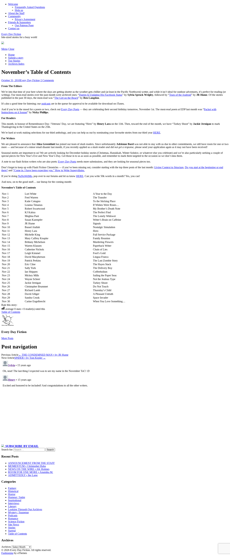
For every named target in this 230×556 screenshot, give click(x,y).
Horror (11, 494)
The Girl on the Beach (66, 97)
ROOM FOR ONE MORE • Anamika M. (30, 472)
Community (14, 16)
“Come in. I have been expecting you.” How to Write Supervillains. (49, 170)
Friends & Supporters (19, 22)
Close (11, 49)
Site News (13, 524)
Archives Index (16, 63)
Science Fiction (16, 521)
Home (11, 54)
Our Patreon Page (24, 25)
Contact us (13, 28)
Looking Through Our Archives (25, 509)
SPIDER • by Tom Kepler (30, 357)
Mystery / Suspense (18, 512)
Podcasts (12, 515)
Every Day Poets (70, 109)
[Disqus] (115, 401)
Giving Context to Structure (169, 167)
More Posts (7, 338)
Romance (13, 518)
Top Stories (14, 60)
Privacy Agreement (25, 19)
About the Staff (16, 13)
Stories (11, 527)
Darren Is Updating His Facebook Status (100, 94)
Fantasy (12, 488)
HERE (156, 132)
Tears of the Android (180, 94)
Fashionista (7, 553)
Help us (19, 10)
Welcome (13, 4)
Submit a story (15, 57)
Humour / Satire (16, 497)
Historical (13, 491)
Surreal (12, 530)
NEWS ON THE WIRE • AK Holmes (28, 469)
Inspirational (14, 500)
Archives (6, 546)
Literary (12, 506)
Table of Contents (10, 312)
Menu (4, 49)
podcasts (46, 103)
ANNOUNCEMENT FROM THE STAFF (31, 463)
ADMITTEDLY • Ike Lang (23, 475)
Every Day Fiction (11, 34)
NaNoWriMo (25, 176)
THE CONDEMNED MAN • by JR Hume (43, 354)
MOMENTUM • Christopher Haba (27, 466)
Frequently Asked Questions (30, 7)
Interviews (13, 503)
